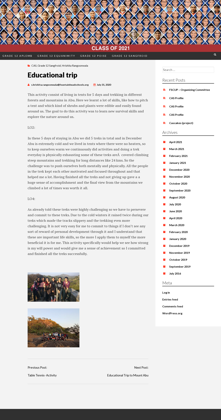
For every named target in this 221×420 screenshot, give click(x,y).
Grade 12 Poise (93, 55)
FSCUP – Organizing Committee (189, 89)
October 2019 (178, 259)
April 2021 (175, 142)
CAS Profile (176, 98)
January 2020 (177, 238)
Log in (166, 292)
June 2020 (175, 211)
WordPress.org (172, 313)
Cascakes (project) (181, 123)
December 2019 (179, 245)
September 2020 (179, 190)
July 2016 (175, 273)
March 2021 (176, 148)
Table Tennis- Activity (42, 375)
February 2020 (178, 232)
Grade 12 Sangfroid (130, 55)
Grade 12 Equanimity (56, 55)
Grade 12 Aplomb (17, 55)
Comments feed (172, 306)
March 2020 (176, 225)
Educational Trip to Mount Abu (127, 375)
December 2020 (179, 169)
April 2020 (175, 218)
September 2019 (179, 266)
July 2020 (175, 204)
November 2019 (179, 252)
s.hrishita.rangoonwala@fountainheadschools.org (60, 84)
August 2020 (177, 197)
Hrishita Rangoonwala (75, 65)
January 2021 (177, 162)
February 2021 (178, 155)
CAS (34, 65)
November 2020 (179, 176)
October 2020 (178, 183)
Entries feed (170, 299)
